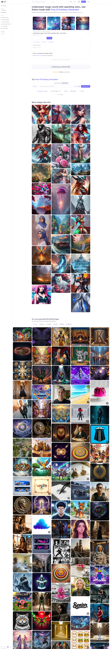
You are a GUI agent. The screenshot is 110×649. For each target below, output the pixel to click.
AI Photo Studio (5, 28)
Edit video (4, 10)
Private (82, 91)
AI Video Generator (5, 21)
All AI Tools (4, 5)
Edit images (4, 12)
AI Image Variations (5, 19)
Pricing (71, 1)
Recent (42, 324)
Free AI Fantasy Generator (65, 9)
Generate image (57, 83)
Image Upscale (39, 55)
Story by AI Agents (54, 91)
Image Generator (5, 17)
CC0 (40, 47)
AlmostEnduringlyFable (46, 31)
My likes (35, 324)
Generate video (65, 83)
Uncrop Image (4, 26)
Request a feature (3, 648)
